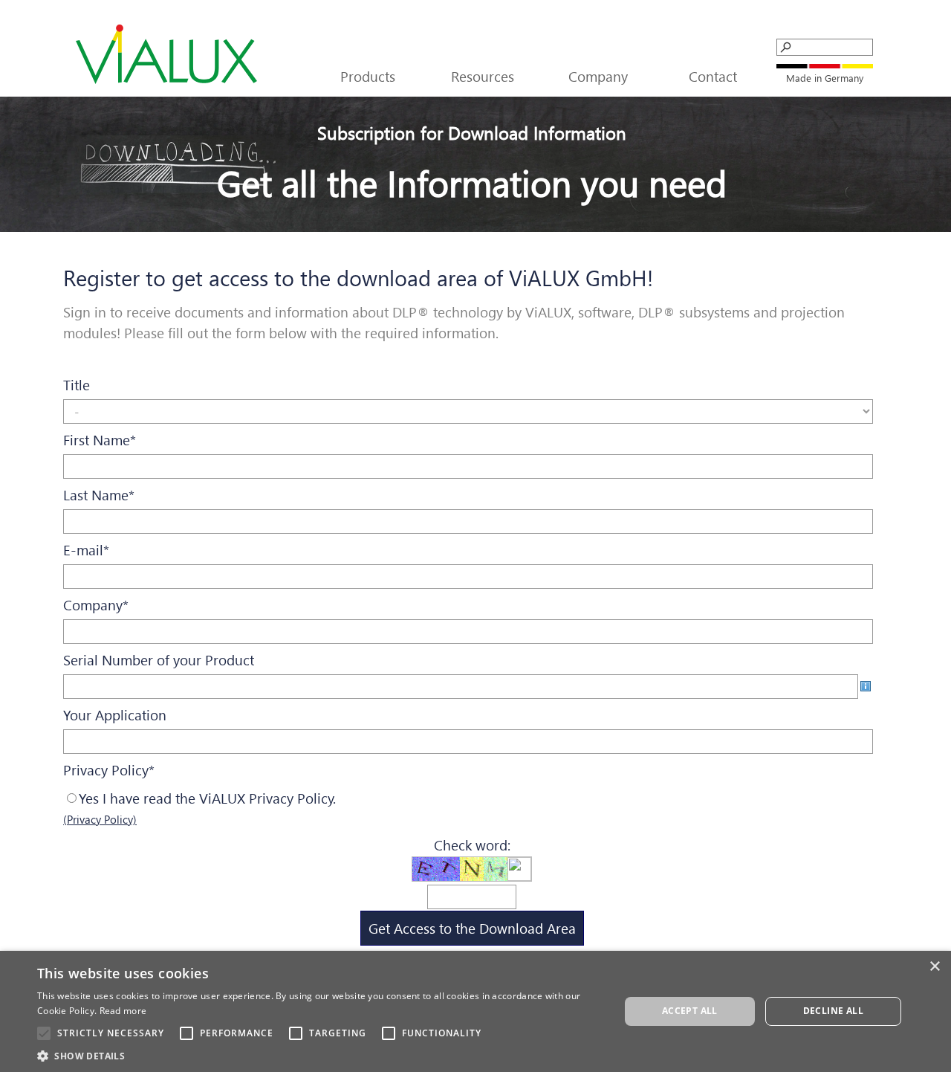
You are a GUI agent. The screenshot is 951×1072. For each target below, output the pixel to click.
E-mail (86, 549)
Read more (123, 1010)
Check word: (472, 845)
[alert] (475, 1011)
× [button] (934, 966)
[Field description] (865, 686)
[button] (320, 1054)
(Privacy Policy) (100, 819)
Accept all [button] (690, 1010)
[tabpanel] (824, 77)
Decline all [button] (833, 1010)
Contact (713, 76)
